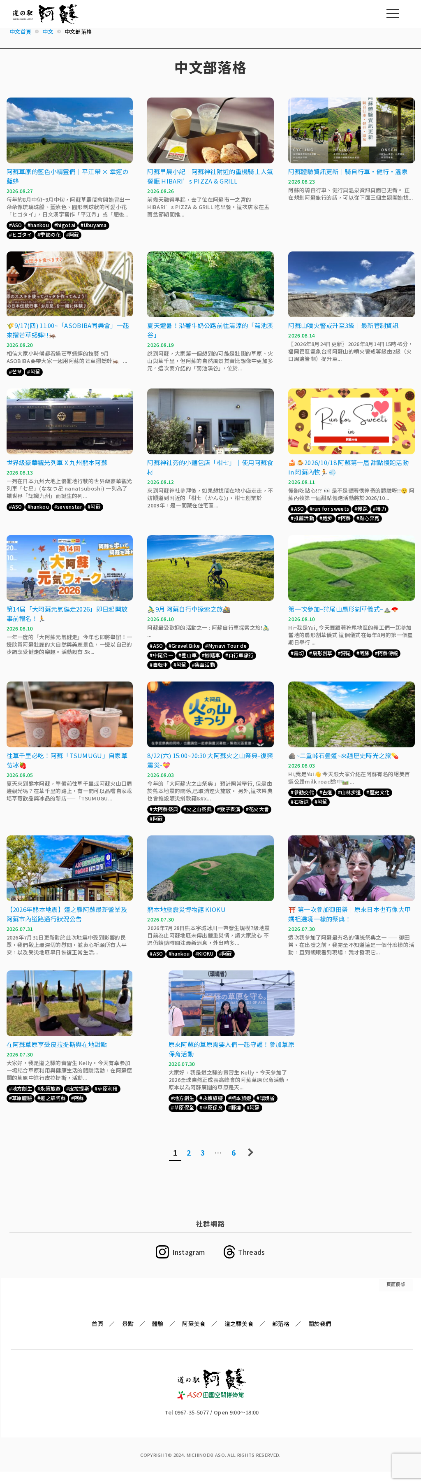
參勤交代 (304, 792)
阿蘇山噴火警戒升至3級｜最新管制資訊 (343, 325)
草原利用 (107, 1088)
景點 (128, 1323)
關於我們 (320, 1323)
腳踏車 (212, 654)
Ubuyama (95, 224)
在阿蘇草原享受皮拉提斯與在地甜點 (57, 1044)
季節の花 (50, 234)
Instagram (188, 1252)
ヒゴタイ (22, 234)
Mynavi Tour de (227, 645)
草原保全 (184, 1107)
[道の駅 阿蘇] (212, 1396)
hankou (39, 224)
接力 (381, 508)
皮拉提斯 (79, 1088)
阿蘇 (74, 234)
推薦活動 (304, 517)
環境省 (267, 1097)
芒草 (17, 371)
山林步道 (351, 792)
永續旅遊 (50, 1088)
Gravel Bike (185, 645)
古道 (327, 792)
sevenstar (69, 506)
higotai (66, 224)
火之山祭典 (199, 808)
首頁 (98, 1323)
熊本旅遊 (241, 1097)
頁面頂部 (395, 1284)
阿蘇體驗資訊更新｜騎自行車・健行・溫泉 (348, 171)
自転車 (160, 664)
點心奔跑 (369, 517)
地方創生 (22, 1088)
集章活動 (205, 664)
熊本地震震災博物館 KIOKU (186, 909)
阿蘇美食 (194, 1323)
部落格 (281, 1323)
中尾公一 (163, 654)
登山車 (189, 654)
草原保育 (213, 1107)
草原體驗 (22, 1097)
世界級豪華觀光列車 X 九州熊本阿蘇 (57, 462)
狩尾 (346, 652)
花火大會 (259, 808)
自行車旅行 (241, 654)
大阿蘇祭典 (165, 808)
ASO (17, 224)
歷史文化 (380, 792)
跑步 (327, 517)
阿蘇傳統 (388, 652)
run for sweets (330, 508)
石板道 (301, 801)
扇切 (299, 652)
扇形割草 (322, 652)
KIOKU (206, 953)
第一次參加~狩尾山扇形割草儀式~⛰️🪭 (343, 609)
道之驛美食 (239, 1323)
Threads (251, 1252)
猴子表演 (230, 808)
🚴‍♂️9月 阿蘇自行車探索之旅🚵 (189, 609)
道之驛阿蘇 (53, 1097)
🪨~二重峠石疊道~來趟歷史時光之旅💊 (343, 755)
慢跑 (362, 508)
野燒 (236, 1107)
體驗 (158, 1323)
